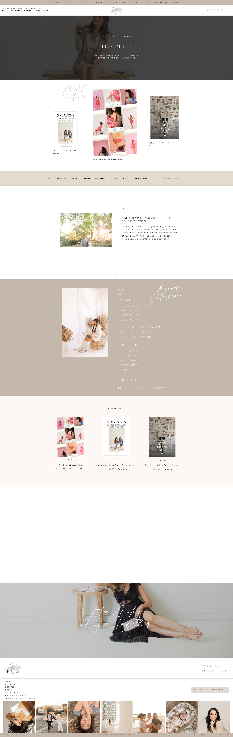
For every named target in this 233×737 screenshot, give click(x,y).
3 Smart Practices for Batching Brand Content (108, 159)
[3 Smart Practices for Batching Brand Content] (70, 437)
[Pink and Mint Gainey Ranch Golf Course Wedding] (124, 245)
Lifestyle (116, 461)
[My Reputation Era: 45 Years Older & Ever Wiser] (162, 437)
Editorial (70, 460)
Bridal (124, 209)
